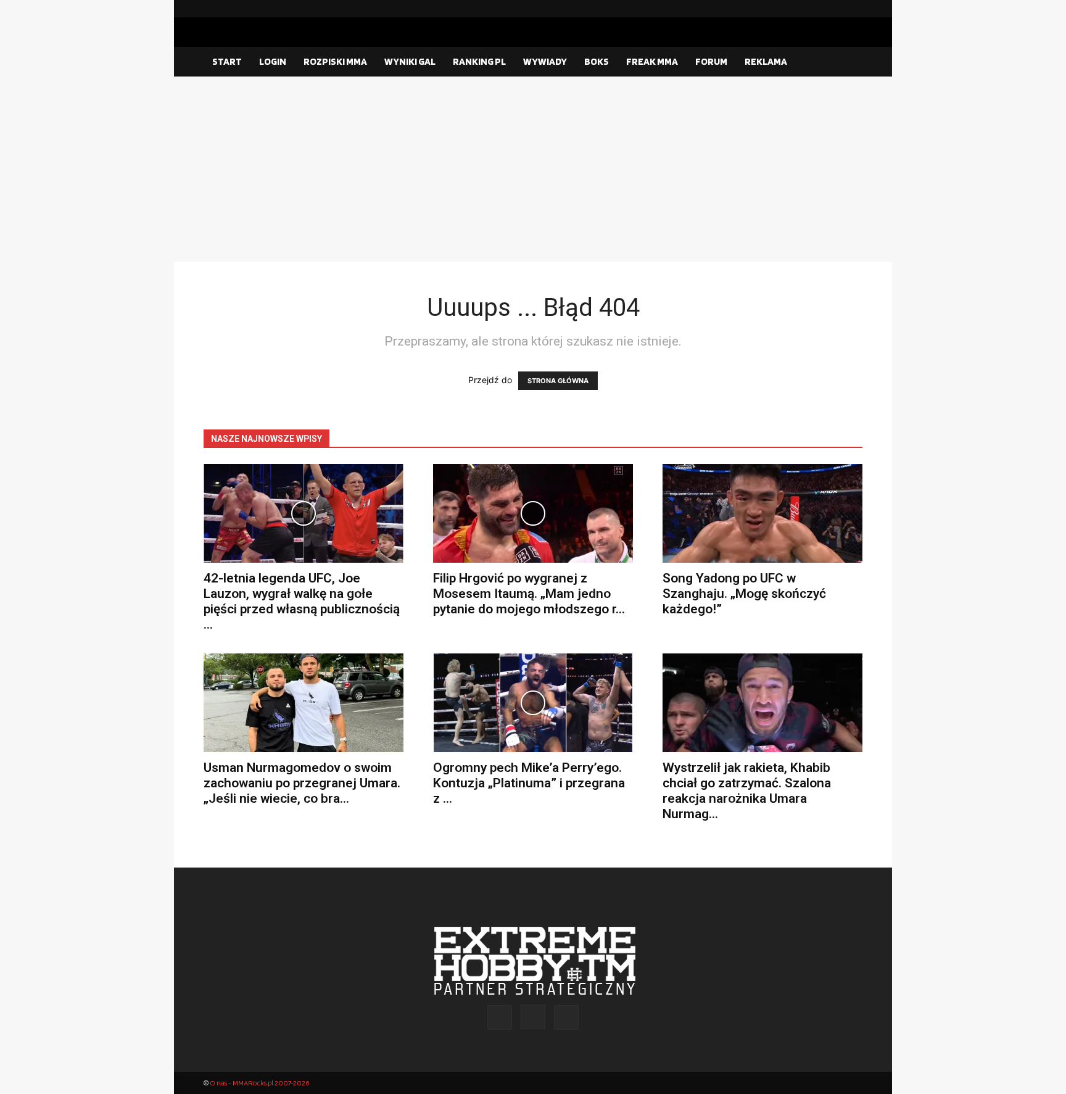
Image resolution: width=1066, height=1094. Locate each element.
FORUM (711, 61)
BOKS (596, 61)
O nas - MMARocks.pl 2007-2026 (259, 1082)
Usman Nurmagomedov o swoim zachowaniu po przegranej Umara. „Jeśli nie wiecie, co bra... (302, 783)
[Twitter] (853, 8)
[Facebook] (813, 8)
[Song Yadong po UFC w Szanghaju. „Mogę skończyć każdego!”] (762, 513)
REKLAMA (766, 61)
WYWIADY (545, 61)
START (227, 61)
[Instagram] (833, 8)
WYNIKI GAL (410, 61)
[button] (847, 62)
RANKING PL (479, 61)
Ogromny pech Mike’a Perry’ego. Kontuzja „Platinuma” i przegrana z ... (529, 783)
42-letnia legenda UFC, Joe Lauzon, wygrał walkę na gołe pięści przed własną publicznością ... (302, 601)
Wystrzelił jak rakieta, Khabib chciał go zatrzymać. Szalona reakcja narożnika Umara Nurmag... (747, 790)
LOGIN (272, 61)
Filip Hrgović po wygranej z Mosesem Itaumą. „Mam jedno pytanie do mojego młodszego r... (529, 593)
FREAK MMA (652, 61)
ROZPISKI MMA (335, 61)
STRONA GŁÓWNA (558, 380)
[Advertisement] (533, 169)
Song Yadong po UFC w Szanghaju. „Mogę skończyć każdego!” (744, 593)
